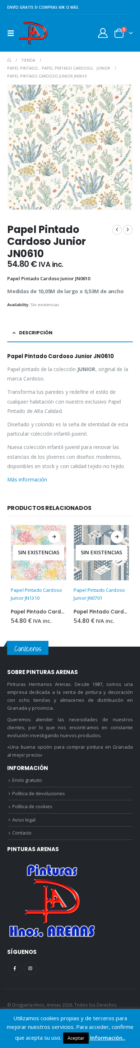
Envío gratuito (27, 780)
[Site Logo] (33, 33)
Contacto (22, 832)
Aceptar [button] (75, 1038)
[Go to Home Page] (9, 60)
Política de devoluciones (38, 793)
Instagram (30, 968)
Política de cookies (32, 806)
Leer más (54, 536)
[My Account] (103, 33)
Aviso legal (24, 819)
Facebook (14, 968)
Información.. (107, 1037)
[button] (13, 33)
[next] (128, 230)
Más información (27, 479)
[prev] (117, 230)
